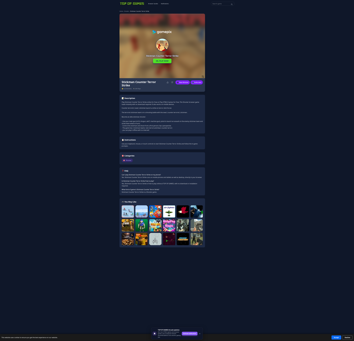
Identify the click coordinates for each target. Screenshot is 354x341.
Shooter (126, 11)
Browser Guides (153, 4)
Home (121, 11)
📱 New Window (182, 82)
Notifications (165, 4)
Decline (347, 337)
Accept (336, 337)
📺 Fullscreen (196, 82)
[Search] (231, 4)
